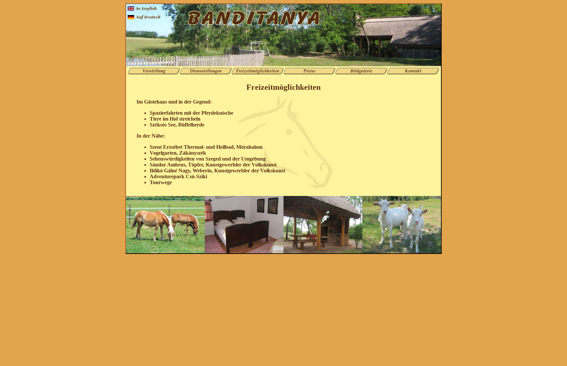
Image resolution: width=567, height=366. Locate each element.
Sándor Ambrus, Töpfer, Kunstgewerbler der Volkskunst (213, 164)
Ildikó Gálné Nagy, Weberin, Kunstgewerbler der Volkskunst (217, 170)
